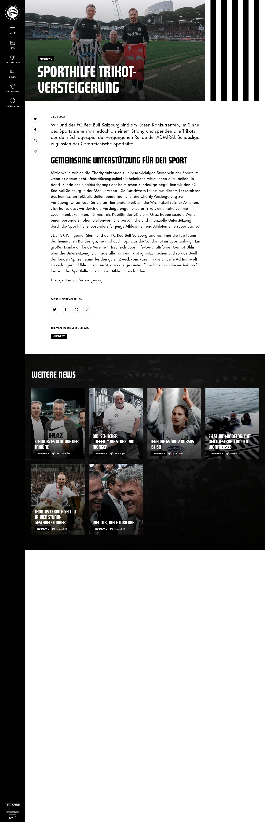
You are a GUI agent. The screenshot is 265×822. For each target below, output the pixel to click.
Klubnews (59, 336)
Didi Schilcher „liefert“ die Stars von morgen (113, 441)
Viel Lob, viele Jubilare (113, 522)
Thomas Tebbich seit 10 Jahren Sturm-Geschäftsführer (55, 516)
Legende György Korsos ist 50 (172, 444)
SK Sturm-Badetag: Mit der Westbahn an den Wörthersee (230, 441)
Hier (55, 280)
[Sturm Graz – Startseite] (12, 12)
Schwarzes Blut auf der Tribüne (57, 444)
